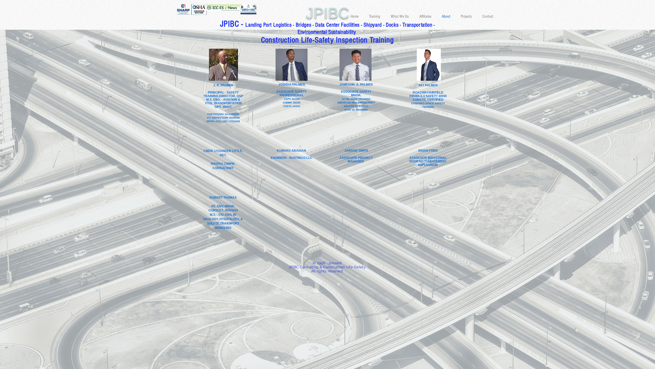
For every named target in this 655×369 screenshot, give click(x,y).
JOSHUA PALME (290, 84)
